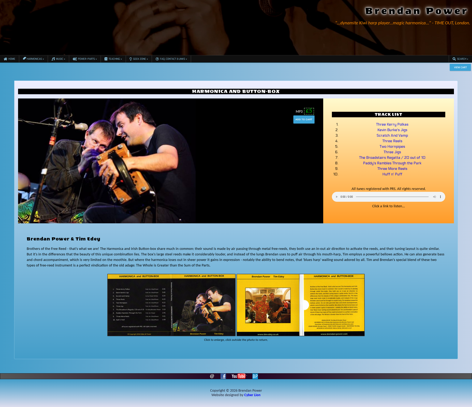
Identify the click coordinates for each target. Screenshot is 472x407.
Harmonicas (34, 59)
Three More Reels (392, 169)
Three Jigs (392, 152)
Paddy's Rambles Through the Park (392, 163)
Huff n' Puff (392, 174)
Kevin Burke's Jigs (392, 130)
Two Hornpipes (392, 146)
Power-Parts (86, 59)
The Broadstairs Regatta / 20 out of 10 (392, 157)
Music (59, 59)
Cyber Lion (252, 395)
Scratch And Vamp (392, 135)
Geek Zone (139, 59)
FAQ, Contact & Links (172, 59)
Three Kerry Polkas (392, 124)
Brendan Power (417, 11)
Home (11, 59)
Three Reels (392, 141)
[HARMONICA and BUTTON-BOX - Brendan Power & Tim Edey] (171, 305)
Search (461, 59)
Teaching (114, 59)
